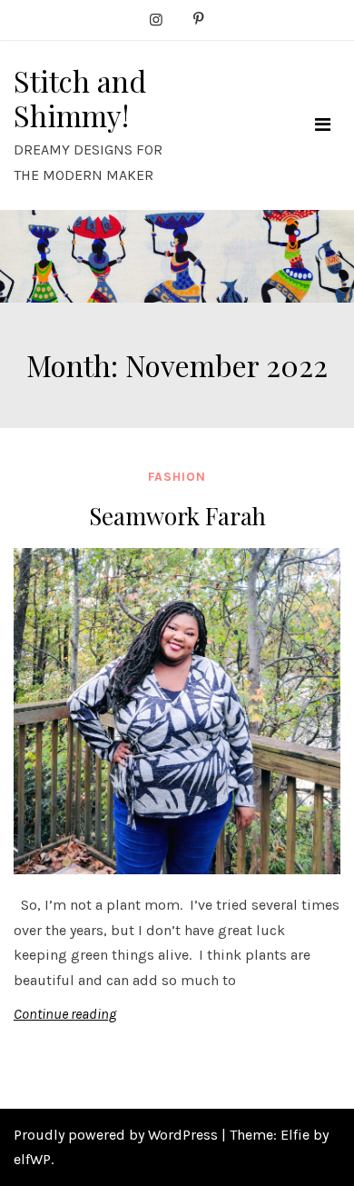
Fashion (177, 476)
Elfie (295, 1134)
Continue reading (65, 1013)
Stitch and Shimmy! (80, 98)
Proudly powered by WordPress (117, 1134)
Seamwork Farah (177, 516)
